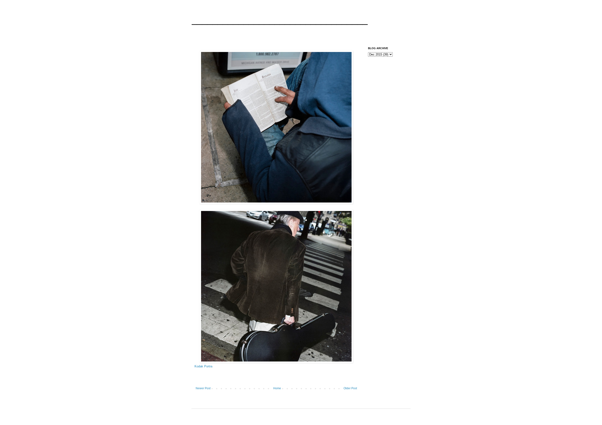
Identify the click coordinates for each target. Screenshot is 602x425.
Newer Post (203, 388)
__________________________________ (280, 20)
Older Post (350, 388)
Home (277, 388)
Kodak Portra (203, 366)
